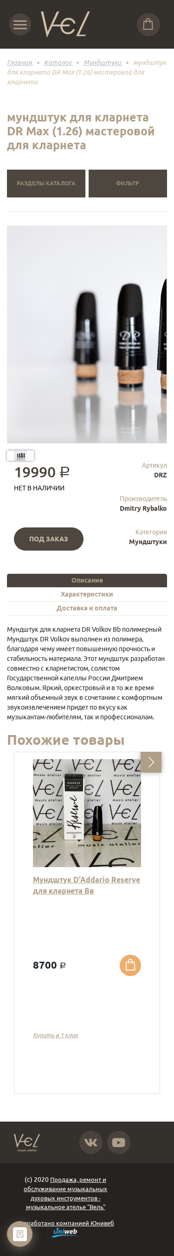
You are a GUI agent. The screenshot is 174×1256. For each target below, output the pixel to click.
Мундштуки (148, 542)
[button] (151, 762)
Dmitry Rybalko (143, 508)
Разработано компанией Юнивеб (65, 1223)
